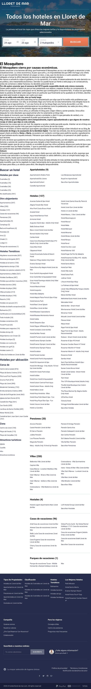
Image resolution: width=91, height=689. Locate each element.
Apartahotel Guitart (37, 182)
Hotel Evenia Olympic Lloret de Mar (42, 344)
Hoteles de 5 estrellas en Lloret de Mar (37, 585)
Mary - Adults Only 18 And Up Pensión (44, 446)
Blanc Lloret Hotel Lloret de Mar (41, 230)
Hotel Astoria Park (36, 301)
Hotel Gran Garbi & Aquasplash (41, 379)
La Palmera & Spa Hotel (69, 285)
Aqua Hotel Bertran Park (39, 216)
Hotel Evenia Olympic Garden (40, 340)
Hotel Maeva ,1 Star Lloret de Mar (73, 214)
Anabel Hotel (34, 212)
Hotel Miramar (66, 232)
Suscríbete (37, 652)
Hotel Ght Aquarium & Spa (39, 362)
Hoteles (3, 210)
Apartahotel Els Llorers (38, 179)
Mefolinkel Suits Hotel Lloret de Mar (74, 298)
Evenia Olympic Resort (73, 591)
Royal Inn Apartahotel (69, 179)
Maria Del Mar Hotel (68, 295)
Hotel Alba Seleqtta (37, 294)
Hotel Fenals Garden (37, 355)
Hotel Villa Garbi (67, 271)
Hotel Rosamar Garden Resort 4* (76, 599)
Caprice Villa (34, 465)
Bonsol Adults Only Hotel (39, 234)
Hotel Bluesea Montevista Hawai (42, 315)
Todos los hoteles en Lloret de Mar (12, 355)
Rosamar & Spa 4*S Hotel (70, 340)
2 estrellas (3, 190)
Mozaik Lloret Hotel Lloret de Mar (73, 316)
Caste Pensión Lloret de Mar (40, 427)
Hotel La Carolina (36, 408)
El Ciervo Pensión (36, 431)
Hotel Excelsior (35, 351)
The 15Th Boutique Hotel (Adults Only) (75, 381)
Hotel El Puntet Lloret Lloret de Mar (43, 337)
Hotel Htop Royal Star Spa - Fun (41, 401)
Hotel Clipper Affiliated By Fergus (42, 326)
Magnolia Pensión (36, 442)
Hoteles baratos (6, 285)
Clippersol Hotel (35, 250)
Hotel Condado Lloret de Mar (40, 330)
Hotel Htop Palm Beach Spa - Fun (42, 397)
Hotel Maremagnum (68, 218)
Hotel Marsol (65, 222)
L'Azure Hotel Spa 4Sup (69, 282)
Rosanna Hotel (66, 355)
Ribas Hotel (65, 324)
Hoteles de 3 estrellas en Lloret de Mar (37, 597)
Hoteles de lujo (55, 594)
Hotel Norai (65, 243)
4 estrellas (3, 183)
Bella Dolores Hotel (37, 226)
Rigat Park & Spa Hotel (69, 327)
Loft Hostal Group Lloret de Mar (72, 505)
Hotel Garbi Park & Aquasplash (41, 359)
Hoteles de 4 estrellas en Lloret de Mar (37, 591)
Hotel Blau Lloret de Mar (39, 308)
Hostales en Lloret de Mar (13, 603)
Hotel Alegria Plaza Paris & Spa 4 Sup (43, 297)
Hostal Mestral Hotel (37, 286)
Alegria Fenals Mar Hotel (39, 205)
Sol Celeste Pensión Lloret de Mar (73, 438)
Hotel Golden (34, 375)
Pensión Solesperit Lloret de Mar (73, 431)
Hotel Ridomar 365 (68, 250)
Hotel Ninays (65, 240)
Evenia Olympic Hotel (37, 264)
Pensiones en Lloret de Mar (13, 593)
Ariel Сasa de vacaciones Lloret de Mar (44, 524)
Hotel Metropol (66, 229)
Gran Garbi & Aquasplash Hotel (41, 273)
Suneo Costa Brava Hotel (70, 368)
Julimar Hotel (66, 278)
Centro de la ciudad (7, 369)
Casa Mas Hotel (36, 247)
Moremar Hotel (66, 313)
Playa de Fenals (5, 431)
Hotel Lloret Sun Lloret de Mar (72, 207)
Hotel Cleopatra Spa (37, 322)
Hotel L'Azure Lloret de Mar (40, 404)
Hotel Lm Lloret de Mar (69, 211)
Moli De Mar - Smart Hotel (70, 306)
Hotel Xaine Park (67, 274)
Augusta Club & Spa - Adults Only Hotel (44, 223)
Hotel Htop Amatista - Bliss (40, 393)
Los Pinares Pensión (37, 438)
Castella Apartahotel (37, 186)
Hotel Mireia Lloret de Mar (70, 236)
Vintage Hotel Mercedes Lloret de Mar (75, 404)
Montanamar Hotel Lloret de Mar (73, 309)
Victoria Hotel (66, 401)
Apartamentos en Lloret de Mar (13, 588)
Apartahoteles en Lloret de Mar (13, 598)
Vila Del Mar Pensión (68, 442)
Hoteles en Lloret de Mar (12, 583)
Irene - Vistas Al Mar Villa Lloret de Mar (75, 468)
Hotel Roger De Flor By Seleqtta (72, 254)
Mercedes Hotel (66, 302)
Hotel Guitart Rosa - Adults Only (41, 386)
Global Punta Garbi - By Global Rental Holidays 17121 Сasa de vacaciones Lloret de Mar (74, 526)
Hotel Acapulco (35, 290)
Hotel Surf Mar (66, 267)
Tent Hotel (64, 378)
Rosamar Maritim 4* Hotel (70, 348)
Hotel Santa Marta (68, 264)
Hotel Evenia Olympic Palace (40, 348)
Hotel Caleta (34, 319)
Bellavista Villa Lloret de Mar (40, 462)
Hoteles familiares (6, 277)
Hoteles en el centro (7, 263)
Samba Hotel (66, 359)
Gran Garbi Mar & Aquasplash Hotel (43, 277)
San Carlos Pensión (68, 435)
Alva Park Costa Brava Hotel (40, 208)
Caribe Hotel (34, 237)
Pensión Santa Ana (68, 427)
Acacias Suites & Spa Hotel (40, 201)
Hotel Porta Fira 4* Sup (73, 594)
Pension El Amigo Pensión (70, 424)
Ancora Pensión (36, 424)
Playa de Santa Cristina (8, 373)
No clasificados (5, 194)
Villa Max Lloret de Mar (69, 477)
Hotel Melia (65, 225)
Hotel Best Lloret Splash (39, 304)
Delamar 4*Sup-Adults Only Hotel (42, 260)
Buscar (75, 42)
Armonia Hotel (35, 219)
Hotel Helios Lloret (36, 390)
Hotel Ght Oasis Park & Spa (40, 372)
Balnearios (54, 586)
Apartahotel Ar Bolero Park (40, 175)
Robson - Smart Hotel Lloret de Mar (74, 337)
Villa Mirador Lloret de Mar (70, 481)
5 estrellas (3, 179)
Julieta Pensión (35, 435)
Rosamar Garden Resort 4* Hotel (73, 344)
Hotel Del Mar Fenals (37, 333)
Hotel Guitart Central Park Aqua (41, 383)
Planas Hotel (65, 320)
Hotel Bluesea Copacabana (40, 312)
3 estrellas (3, 186)
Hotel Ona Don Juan (68, 247)
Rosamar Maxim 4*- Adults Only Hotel (75, 351)
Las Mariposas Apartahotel (71, 175)
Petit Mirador (70, 583)
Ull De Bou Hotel (67, 397)
